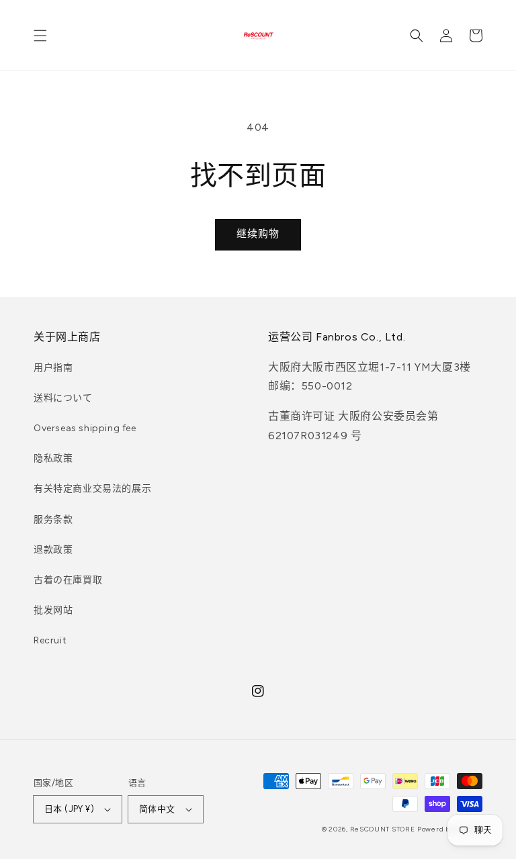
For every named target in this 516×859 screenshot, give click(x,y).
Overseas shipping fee (85, 428)
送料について (63, 398)
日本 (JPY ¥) (69, 809)
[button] (40, 35)
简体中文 (157, 809)
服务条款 (53, 519)
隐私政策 (53, 458)
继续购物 (258, 234)
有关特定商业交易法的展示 (92, 488)
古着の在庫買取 (68, 580)
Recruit (50, 640)
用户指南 (53, 367)
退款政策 (53, 549)
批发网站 (53, 610)
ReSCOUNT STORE (382, 829)
